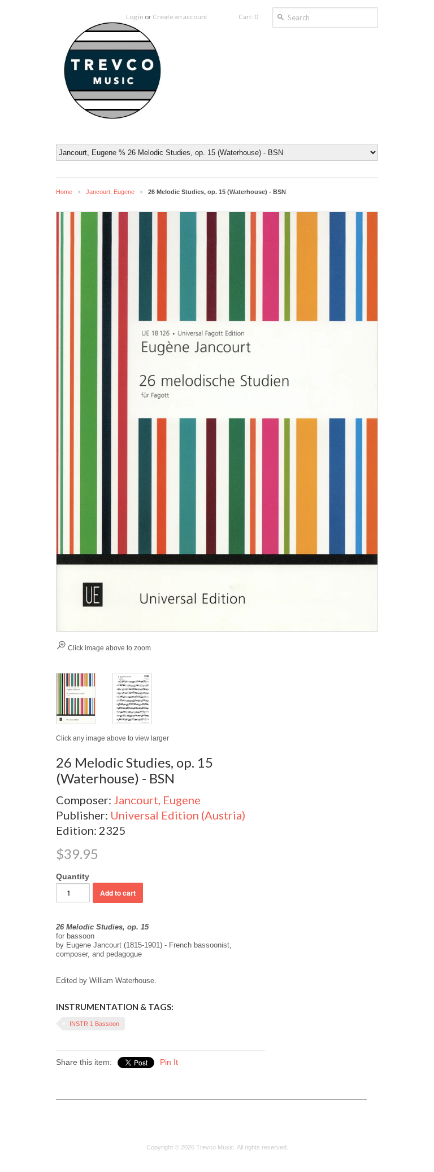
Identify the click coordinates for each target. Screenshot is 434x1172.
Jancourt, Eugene (110, 191)
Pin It (169, 1062)
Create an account (180, 16)
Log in (135, 16)
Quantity (72, 876)
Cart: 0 (248, 16)
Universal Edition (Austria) (177, 815)
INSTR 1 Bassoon (94, 1023)
